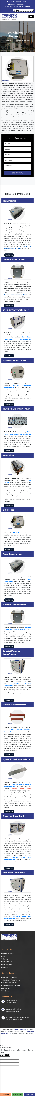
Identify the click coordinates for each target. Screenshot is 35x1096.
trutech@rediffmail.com (17, 2)
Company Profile (8, 953)
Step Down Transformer (11, 980)
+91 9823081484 (11, 1001)
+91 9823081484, (13, 6)
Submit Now (17, 173)
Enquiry (30, 1094)
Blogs (4, 956)
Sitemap (5, 959)
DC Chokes (6, 991)
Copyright (5, 1029)
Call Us (6, 1094)
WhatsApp (18, 1094)
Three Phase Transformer (11, 985)
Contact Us (6, 967)
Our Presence (7, 962)
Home (7, 41)
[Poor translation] (7, 1055)
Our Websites (7, 964)
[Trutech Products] (9, 17)
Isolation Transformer (10, 983)
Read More (9, 255)
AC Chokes (6, 988)
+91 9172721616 (24, 6)
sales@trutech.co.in (17, 4)
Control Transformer (9, 977)
